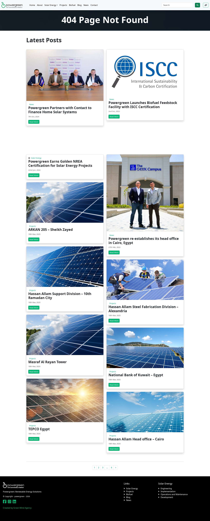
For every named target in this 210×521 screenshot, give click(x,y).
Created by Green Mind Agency (17, 508)
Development (167, 497)
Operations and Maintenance (174, 494)
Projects (32, 226)
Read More (33, 122)
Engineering (166, 488)
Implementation (168, 491)
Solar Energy (36, 158)
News (31, 104)
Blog (128, 497)
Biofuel (129, 494)
